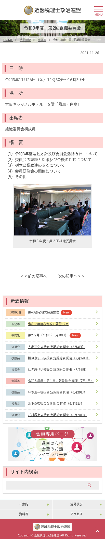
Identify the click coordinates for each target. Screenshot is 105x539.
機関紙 (15, 335)
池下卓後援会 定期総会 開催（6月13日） (56, 403)
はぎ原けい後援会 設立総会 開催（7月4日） (58, 370)
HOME (8, 40)
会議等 (42, 40)
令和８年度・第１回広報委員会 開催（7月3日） (61, 381)
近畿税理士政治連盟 (46, 535)
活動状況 (25, 40)
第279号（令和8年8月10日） (48, 335)
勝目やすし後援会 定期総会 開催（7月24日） (59, 358)
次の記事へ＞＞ (71, 276)
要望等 (15, 324)
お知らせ (15, 312)
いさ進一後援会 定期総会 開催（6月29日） (57, 392)
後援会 (15, 347)
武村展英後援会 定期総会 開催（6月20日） (57, 415)
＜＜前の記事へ (33, 276)
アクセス (76, 514)
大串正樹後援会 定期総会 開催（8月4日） (56, 347)
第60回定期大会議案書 (43, 312)
